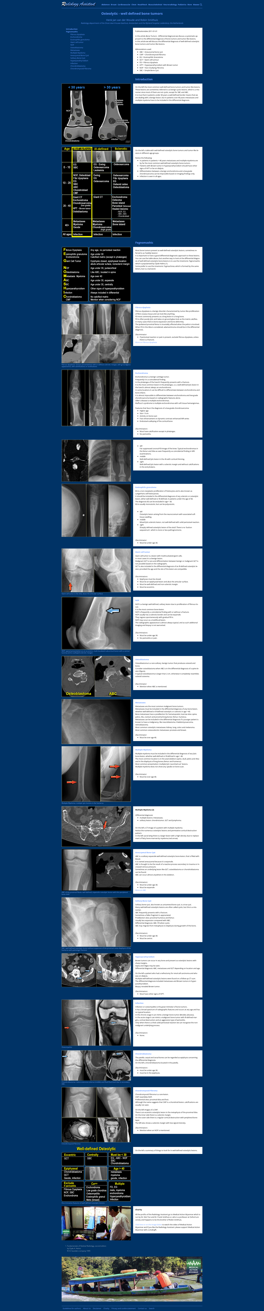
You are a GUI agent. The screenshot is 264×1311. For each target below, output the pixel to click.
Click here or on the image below (148, 1224)
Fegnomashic (72, 31)
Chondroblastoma (77, 66)
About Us (87, 1308)
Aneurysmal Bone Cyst (79, 55)
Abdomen (105, 4)
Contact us (142, 1308)
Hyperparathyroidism (79, 60)
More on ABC (140, 890)
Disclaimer (97, 1308)
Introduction (72, 29)
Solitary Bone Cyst (77, 58)
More (189, 4)
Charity (106, 1308)
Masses (196, 4)
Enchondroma (76, 37)
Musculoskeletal (155, 4)
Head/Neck (142, 4)
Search (151, 1308)
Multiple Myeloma (77, 53)
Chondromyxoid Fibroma (80, 68)
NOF (72, 45)
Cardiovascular (124, 4)
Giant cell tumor (76, 42)
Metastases (75, 50)
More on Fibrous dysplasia (146, 342)
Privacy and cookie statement (124, 1308)
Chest (133, 4)
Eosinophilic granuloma (80, 39)
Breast (113, 4)
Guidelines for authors (72, 1308)
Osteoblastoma (76, 47)
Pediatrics (182, 4)
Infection (74, 63)
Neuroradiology (170, 4)
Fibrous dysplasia (77, 34)
